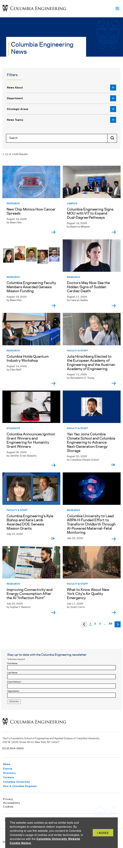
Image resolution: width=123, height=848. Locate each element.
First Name (12, 664)
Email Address (14, 682)
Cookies (8, 807)
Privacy (8, 799)
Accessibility (11, 803)
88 (110, 623)
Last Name (12, 673)
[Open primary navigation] (117, 8)
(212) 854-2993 (13, 748)
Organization (13, 691)
